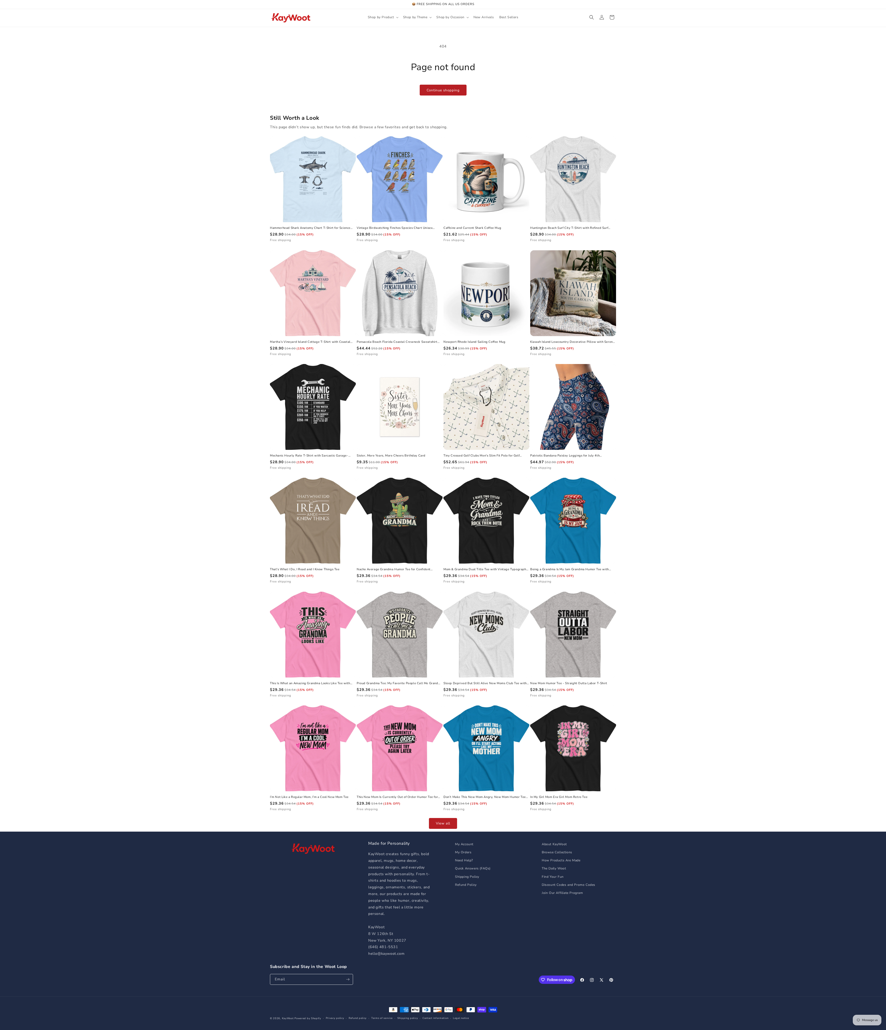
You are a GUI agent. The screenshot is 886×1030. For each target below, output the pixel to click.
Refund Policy (466, 885)
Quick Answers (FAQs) (473, 868)
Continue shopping (443, 90)
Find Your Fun (553, 877)
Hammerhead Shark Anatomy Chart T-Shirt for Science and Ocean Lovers (310, 228)
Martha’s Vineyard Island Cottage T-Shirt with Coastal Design (310, 342)
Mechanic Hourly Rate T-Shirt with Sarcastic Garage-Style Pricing (309, 456)
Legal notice (461, 1018)
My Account (464, 844)
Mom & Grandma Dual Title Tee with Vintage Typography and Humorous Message (485, 569)
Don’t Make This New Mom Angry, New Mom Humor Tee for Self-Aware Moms (484, 797)
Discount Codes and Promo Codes (568, 885)
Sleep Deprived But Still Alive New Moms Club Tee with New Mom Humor (485, 683)
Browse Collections (557, 852)
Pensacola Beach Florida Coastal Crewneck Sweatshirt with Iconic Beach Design (397, 342)
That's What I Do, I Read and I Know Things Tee (305, 569)
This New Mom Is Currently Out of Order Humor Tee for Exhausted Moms (397, 797)
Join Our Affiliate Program (562, 893)
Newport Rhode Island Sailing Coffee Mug (474, 342)
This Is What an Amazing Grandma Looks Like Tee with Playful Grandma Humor (310, 683)
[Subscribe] (348, 979)
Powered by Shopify (307, 1018)
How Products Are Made (561, 860)
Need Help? (464, 860)
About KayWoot (554, 844)
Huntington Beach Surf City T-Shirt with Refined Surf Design (569, 228)
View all (443, 823)
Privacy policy (335, 1018)
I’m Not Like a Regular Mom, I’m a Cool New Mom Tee (309, 797)
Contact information (435, 1018)
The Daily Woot (554, 868)
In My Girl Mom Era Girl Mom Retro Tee (558, 797)
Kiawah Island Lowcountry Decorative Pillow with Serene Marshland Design (572, 342)
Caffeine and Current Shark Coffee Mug (472, 228)
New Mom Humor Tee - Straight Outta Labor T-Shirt (568, 683)
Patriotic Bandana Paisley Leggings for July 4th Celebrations (565, 456)
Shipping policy (407, 1018)
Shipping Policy (467, 877)
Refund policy (358, 1018)
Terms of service (382, 1018)
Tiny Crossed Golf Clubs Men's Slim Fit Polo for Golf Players (481, 456)
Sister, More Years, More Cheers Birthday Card (391, 456)
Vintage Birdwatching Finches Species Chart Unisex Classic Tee (395, 228)
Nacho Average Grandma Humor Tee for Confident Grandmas (394, 569)
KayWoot (288, 1018)
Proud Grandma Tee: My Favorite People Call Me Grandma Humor (400, 683)
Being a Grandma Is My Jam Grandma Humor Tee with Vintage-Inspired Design (569, 569)
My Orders (463, 852)
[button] (382, 17)
